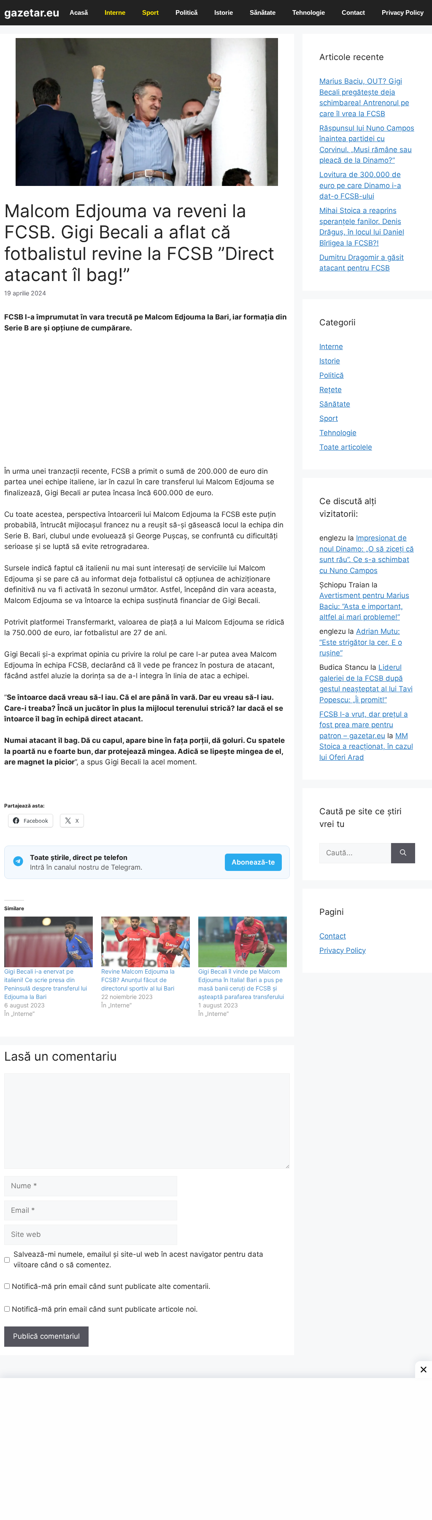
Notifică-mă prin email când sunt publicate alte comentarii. (111, 1286)
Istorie (223, 12)
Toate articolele (345, 447)
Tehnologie (308, 12)
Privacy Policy (403, 12)
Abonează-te (253, 862)
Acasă (79, 12)
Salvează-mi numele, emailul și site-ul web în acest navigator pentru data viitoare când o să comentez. (138, 1259)
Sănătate (262, 12)
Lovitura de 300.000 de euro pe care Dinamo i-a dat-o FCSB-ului (360, 185)
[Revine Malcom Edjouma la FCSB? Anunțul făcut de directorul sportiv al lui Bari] (145, 942)
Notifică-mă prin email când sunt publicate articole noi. (105, 1309)
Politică (186, 12)
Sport (150, 12)
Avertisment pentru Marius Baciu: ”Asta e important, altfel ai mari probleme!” (364, 606)
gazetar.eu (31, 12)
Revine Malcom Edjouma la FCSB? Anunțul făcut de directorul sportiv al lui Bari (138, 980)
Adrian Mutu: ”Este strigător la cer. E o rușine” (360, 642)
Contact (353, 12)
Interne (115, 12)
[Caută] (403, 853)
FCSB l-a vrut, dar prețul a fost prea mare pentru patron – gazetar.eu (363, 725)
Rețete (330, 389)
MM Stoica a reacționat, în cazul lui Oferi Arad (366, 746)
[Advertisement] (147, 403)
